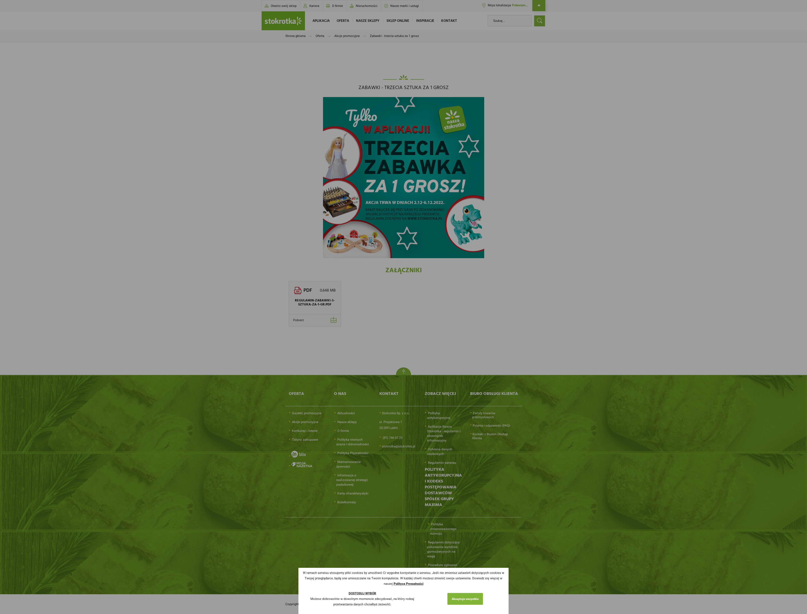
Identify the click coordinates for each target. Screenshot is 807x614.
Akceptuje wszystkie (465, 599)
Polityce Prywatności (408, 584)
